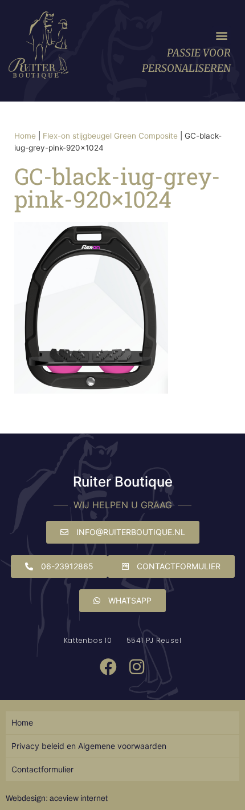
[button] (221, 35)
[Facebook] (108, 666)
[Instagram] (136, 666)
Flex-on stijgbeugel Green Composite (110, 135)
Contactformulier (42, 769)
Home (25, 135)
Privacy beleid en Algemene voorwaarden (88, 746)
